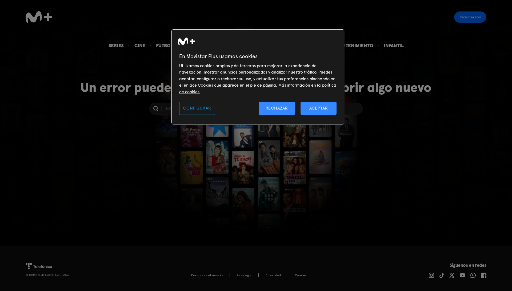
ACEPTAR (318, 108)
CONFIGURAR (197, 108)
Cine (139, 45)
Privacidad (273, 275)
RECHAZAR (277, 108)
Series (116, 45)
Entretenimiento (352, 45)
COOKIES (300, 275)
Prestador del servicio (207, 275)
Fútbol (164, 45)
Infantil (393, 45)
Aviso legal (244, 275)
